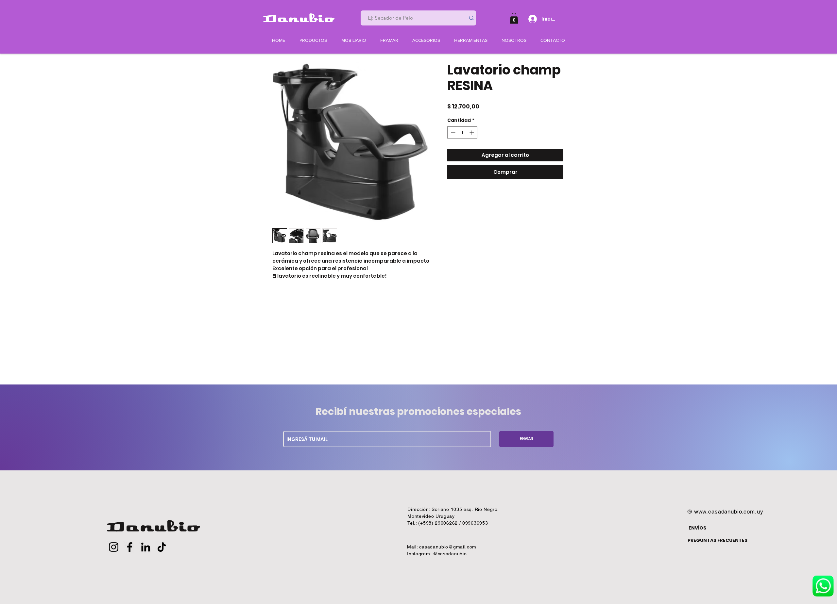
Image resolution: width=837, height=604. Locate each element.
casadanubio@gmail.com (447, 546)
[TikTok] (161, 547)
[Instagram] (113, 547)
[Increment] (472, 132)
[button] (514, 18)
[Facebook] (129, 547)
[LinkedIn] (145, 547)
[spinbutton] (462, 132)
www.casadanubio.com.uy (728, 511)
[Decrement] (452, 132)
